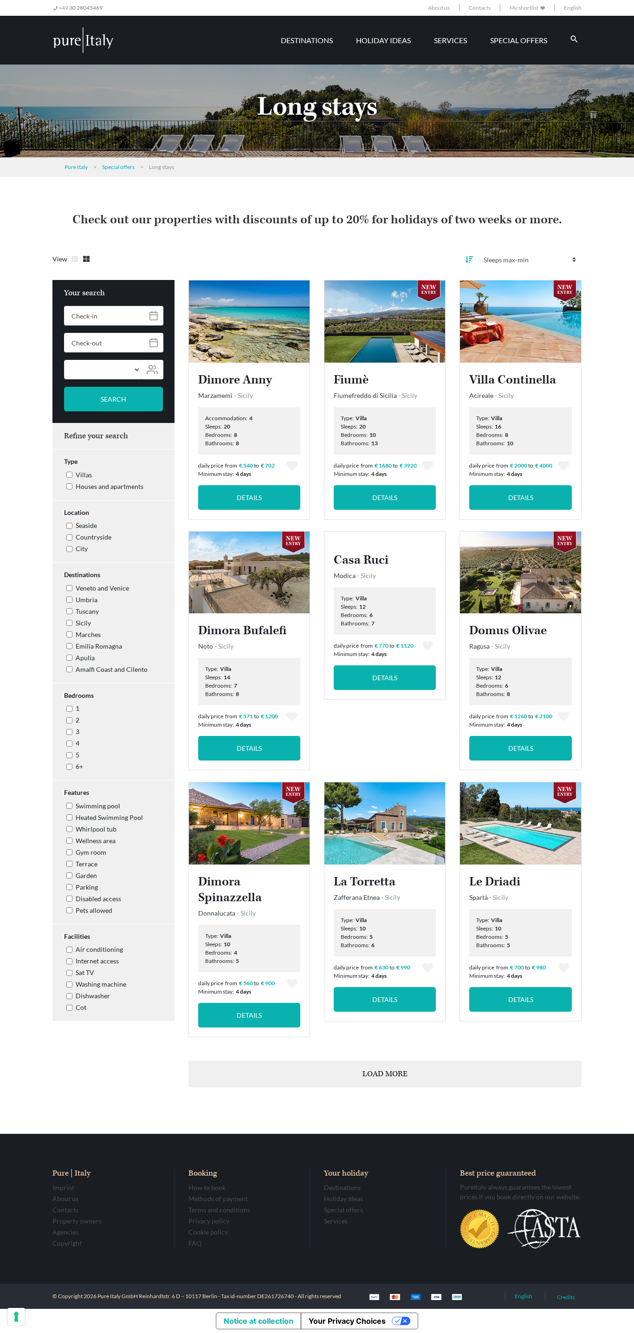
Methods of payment (218, 1199)
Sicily (83, 623)
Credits (566, 1297)
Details (249, 497)
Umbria (86, 600)
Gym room (91, 852)
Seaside (86, 525)
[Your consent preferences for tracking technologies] (16, 1317)
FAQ (194, 1243)
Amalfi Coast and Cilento (112, 669)
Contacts (480, 7)
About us (439, 7)
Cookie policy (208, 1232)
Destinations (342, 1187)
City (82, 549)
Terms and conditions (219, 1210)
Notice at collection (258, 1321)
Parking (87, 887)
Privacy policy (208, 1221)
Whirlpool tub (96, 829)
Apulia (85, 658)
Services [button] (450, 40)
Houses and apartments (109, 486)
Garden (86, 875)
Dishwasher (93, 996)
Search (113, 399)
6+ (79, 766)
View (59, 259)
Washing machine (101, 984)
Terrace (86, 864)
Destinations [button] (307, 40)
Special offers (343, 1210)
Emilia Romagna (99, 646)
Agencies (65, 1232)
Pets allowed (94, 910)
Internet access (97, 961)
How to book (207, 1187)
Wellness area (96, 841)
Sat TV (85, 972)
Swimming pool (98, 806)
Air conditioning (99, 949)
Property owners (76, 1221)
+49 (80, 7)
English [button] (573, 7)
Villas (84, 475)
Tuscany (87, 611)
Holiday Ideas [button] (383, 40)
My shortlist (524, 7)
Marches (88, 634)
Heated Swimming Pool (109, 817)
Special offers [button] (518, 40)
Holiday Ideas (343, 1199)
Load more (385, 1074)
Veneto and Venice (102, 588)
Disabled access (98, 899)
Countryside (93, 537)
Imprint (63, 1187)
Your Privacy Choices (347, 1321)
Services (336, 1221)
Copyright (67, 1243)
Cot (81, 1007)
